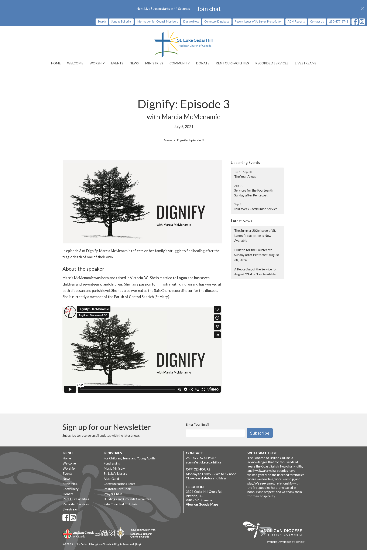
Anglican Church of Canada (78, 533)
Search (102, 21)
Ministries (154, 63)
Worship (97, 63)
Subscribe (259, 432)
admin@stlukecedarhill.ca (203, 462)
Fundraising (112, 463)
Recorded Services (271, 63)
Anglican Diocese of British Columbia (274, 530)
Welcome (75, 63)
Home (56, 63)
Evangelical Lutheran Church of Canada (141, 533)
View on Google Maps (202, 504)
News (134, 63)
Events (117, 63)
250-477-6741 (338, 21)
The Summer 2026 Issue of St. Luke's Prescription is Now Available (255, 235)
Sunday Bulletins (121, 21)
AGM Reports (296, 21)
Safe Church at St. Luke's (121, 504)
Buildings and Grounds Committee (127, 499)
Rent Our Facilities (232, 63)
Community (179, 63)
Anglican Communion (110, 533)
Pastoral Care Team (117, 489)
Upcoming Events (245, 162)
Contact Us (317, 21)
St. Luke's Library (115, 473)
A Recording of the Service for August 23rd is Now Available (255, 271)
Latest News (241, 220)
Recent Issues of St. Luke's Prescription (258, 21)
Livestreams (305, 63)
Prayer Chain (113, 494)
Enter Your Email (197, 424)
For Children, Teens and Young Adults (130, 458)
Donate (202, 63)
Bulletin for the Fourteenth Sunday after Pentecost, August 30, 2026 (256, 255)
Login (139, 544)
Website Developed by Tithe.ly (286, 541)
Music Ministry (114, 468)
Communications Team (119, 484)
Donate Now (191, 21)
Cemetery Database (216, 21)
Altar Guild (111, 478)
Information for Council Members (157, 21)
